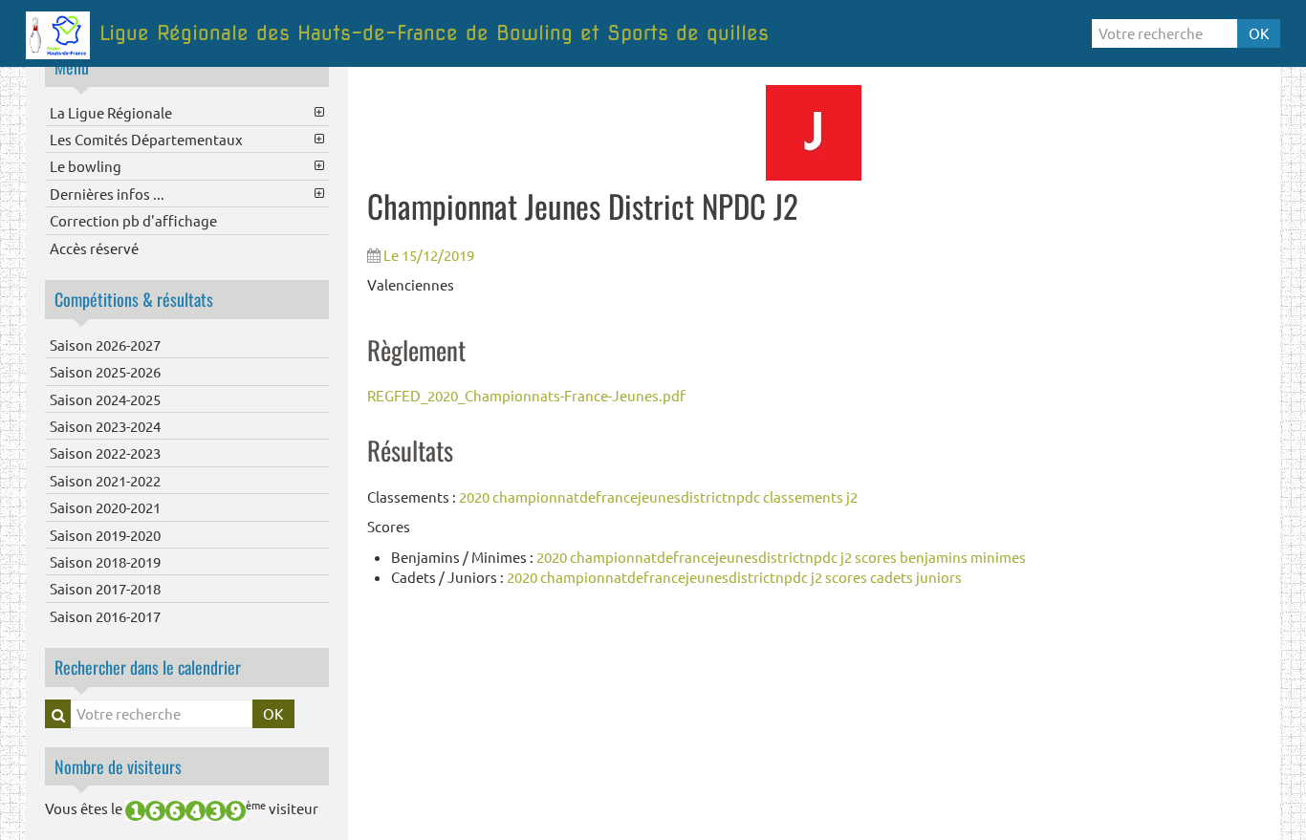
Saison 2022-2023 (105, 452)
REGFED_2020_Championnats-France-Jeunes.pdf (526, 395)
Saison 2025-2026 (105, 371)
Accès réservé (94, 248)
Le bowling (85, 166)
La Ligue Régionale (111, 112)
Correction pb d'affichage (133, 220)
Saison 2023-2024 (105, 426)
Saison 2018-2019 (105, 561)
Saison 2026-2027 (105, 344)
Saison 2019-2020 (105, 535)
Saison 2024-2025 (105, 399)
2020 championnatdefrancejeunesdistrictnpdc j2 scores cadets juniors (734, 577)
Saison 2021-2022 (105, 480)
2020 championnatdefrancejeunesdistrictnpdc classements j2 (658, 496)
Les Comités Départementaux (146, 139)
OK (1259, 33)
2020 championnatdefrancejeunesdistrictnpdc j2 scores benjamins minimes (781, 557)
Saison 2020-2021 (105, 507)
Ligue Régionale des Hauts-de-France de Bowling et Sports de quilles (434, 33)
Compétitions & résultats (133, 299)
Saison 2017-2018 (105, 588)
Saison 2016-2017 (105, 616)
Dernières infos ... (107, 193)
